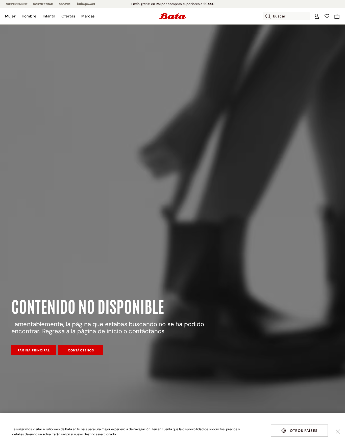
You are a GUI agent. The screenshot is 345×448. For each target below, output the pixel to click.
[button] (10, 16)
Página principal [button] (34, 350)
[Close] (338, 432)
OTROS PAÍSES (303, 430)
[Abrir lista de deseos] (327, 16)
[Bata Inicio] (172, 16)
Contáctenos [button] (81, 350)
